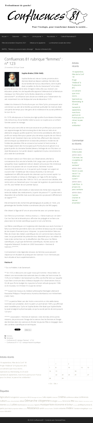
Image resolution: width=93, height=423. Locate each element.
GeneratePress (60, 420)
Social (56, 408)
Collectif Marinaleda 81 (68, 36)
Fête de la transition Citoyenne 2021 (14, 43)
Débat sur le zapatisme (37, 43)
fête (72, 400)
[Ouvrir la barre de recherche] (90, 49)
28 (50, 378)
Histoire (81, 401)
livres (8, 405)
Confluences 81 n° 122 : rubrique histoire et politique (24, 342)
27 (88, 375)
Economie (60, 401)
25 (75, 375)
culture (3, 400)
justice (91, 401)
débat (22, 401)
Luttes (13, 404)
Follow (29, 330)
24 (69, 375)
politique (81, 404)
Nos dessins (51, 36)
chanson (55, 397)
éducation (8, 411)
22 (56, 375)
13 (88, 367)
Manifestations (22, 405)
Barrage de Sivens (37, 397)
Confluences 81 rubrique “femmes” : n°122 (20, 340)
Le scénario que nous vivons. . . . (76, 93)
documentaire (15, 401)
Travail (90, 408)
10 (69, 367)
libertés (3, 404)
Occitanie (75, 405)
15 (56, 371)
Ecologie (53, 401)
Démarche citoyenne (37, 400)
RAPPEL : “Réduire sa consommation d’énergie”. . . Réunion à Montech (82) (26, 49)
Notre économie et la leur (61, 404)
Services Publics (48, 408)
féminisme (10, 338)
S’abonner (15, 36)
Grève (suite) (77, 152)
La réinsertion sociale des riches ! (60, 43)
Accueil (4, 36)
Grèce (76, 401)
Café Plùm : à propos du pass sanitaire (77, 187)
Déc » (56, 383)
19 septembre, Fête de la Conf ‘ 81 (78, 74)
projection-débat (17, 408)
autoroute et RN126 (26, 397)
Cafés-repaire (47, 397)
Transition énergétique (81, 408)
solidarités (62, 408)
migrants (37, 405)
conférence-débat (72, 397)
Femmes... (10, 336)
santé (41, 408)
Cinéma (62, 396)
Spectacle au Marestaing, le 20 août (77, 101)
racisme (25, 408)
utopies (2, 411)
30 (62, 378)
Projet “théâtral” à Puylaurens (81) (13, 365)
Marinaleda (30, 405)
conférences (83, 397)
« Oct (50, 383)
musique (44, 404)
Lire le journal (36, 36)
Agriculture (5, 397)
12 (82, 367)
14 (50, 371)
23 (62, 375)
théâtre (69, 408)
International (86, 401)
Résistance (33, 408)
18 (75, 371)
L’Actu (25, 36)
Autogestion (15, 397)
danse (9, 401)
